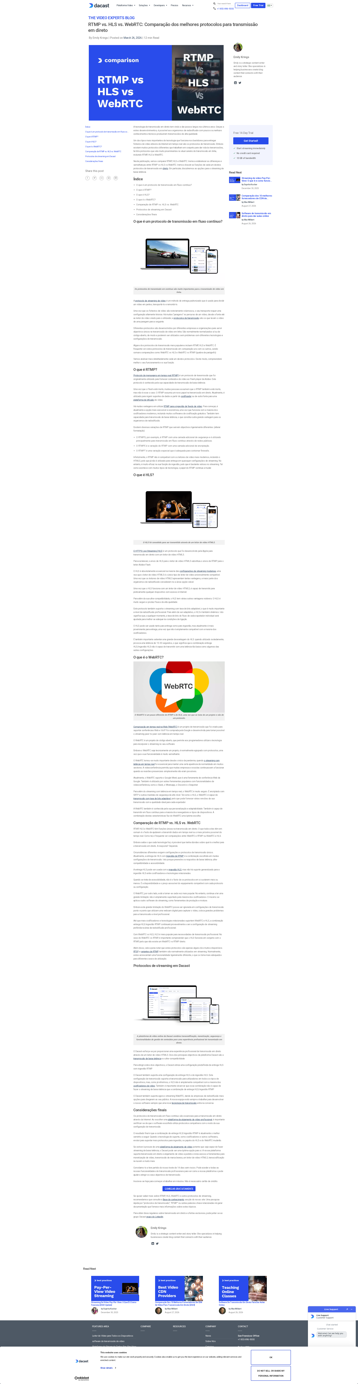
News (208, 1335)
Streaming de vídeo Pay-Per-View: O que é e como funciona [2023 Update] (257, 179)
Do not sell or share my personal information (270, 1373)
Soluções (143, 5)
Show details (106, 1368)
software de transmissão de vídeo (108, 1341)
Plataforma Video (124, 5)
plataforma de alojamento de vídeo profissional (190, 1119)
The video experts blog (111, 18)
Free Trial (258, 5)
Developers (159, 5)
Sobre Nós (210, 1341)
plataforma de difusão (143, 400)
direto (165, 168)
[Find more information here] (332, 1344)
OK (270, 1357)
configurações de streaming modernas (198, 571)
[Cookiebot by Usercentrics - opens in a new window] (82, 1378)
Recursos (186, 5)
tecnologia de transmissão (184, 1103)
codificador (186, 396)
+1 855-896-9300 (225, 8)
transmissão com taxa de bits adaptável (152, 798)
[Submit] (214, 4)
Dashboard (242, 5)
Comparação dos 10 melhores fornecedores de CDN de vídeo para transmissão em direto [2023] (257, 197)
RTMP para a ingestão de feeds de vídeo (183, 406)
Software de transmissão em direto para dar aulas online (256, 214)
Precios (174, 5)
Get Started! (251, 140)
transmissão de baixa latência (147, 1058)
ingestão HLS (175, 869)
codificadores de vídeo (144, 1086)
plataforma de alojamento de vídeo (176, 1147)
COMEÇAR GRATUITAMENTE (179, 1188)
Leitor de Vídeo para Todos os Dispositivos (112, 1335)
